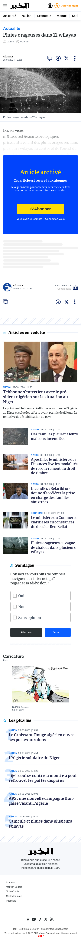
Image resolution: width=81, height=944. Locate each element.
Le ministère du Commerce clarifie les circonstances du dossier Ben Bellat (54, 522)
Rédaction (8, 56)
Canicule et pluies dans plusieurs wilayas (40, 823)
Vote (56, 632)
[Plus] (74, 58)
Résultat (26, 632)
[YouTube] (34, 919)
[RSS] (51, 919)
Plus (5, 660)
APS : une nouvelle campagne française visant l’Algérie (41, 800)
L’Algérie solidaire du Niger (34, 757)
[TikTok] (40, 919)
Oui (21, 595)
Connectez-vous (55, 218)
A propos (10, 882)
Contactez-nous (14, 896)
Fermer (5, 5)
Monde (61, 16)
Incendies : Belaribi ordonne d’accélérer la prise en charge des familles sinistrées (53, 495)
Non (22, 606)
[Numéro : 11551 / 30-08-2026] (40, 684)
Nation (26, 16)
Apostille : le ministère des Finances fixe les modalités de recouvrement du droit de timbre (54, 466)
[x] (66, 58)
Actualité (9, 16)
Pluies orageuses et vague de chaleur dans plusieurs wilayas (53, 547)
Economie (44, 16)
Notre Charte (12, 891)
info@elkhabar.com (58, 929)
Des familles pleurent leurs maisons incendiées (54, 436)
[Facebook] (28, 919)
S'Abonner (40, 209)
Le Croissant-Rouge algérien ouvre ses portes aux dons (41, 737)
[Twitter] (45, 919)
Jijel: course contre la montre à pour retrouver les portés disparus (43, 777)
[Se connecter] (50, 5)
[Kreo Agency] (40, 936)
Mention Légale (14, 887)
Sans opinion (29, 617)
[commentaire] (49, 58)
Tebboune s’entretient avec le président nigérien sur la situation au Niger (35, 397)
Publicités (11, 901)
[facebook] (58, 58)
